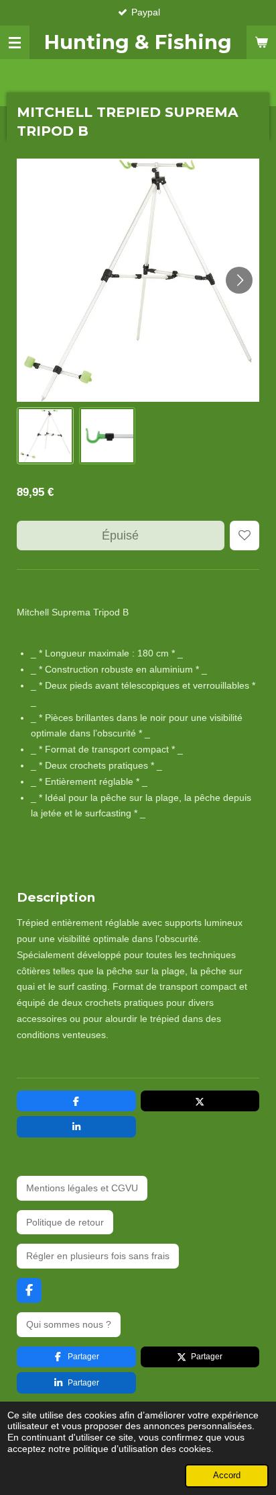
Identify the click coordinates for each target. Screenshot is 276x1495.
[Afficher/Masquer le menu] (14, 42)
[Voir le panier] (261, 42)
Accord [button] (226, 1475)
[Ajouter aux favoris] (244, 535)
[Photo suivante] (239, 280)
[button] (45, 435)
